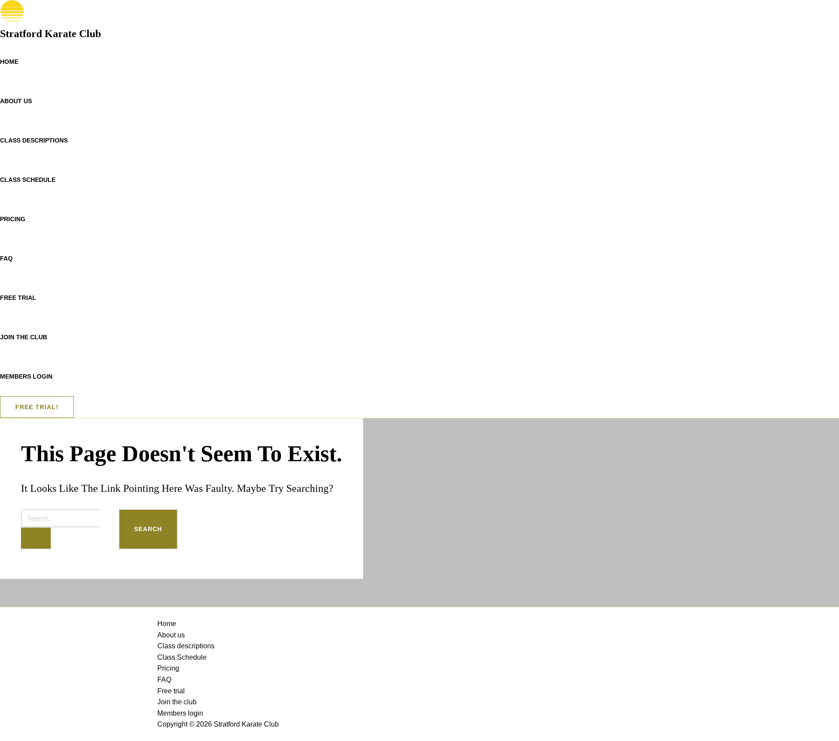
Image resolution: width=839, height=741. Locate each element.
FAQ (6, 258)
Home (9, 61)
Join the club (23, 337)
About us (16, 100)
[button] (37, 407)
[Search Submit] (36, 538)
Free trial (18, 297)
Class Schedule (27, 179)
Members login (26, 376)
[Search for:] (70, 529)
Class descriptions (34, 140)
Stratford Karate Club (50, 33)
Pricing (12, 219)
